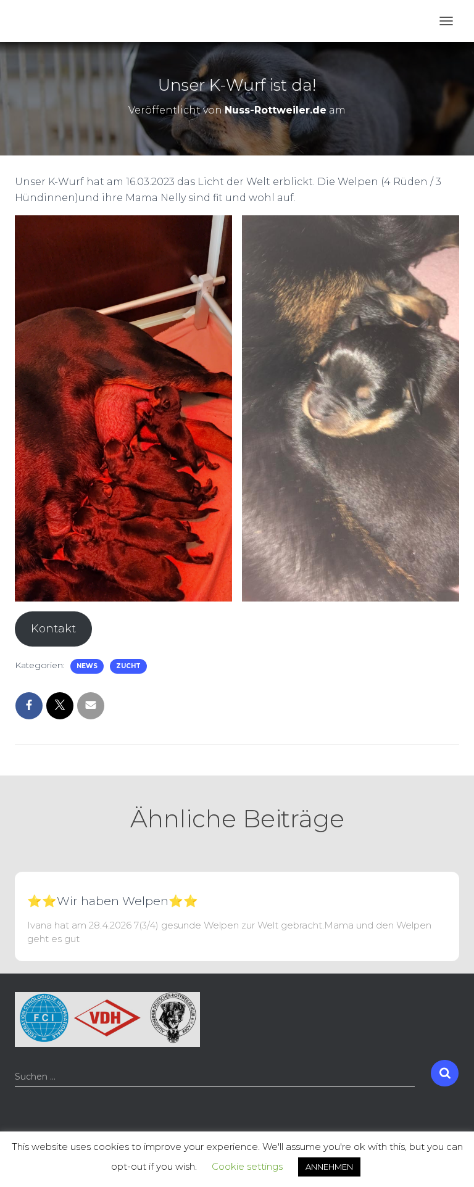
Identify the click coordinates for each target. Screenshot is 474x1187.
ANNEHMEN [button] (329, 1167)
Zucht (128, 666)
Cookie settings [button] (247, 1166)
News (87, 666)
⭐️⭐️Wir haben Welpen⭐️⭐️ (112, 901)
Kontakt (53, 628)
